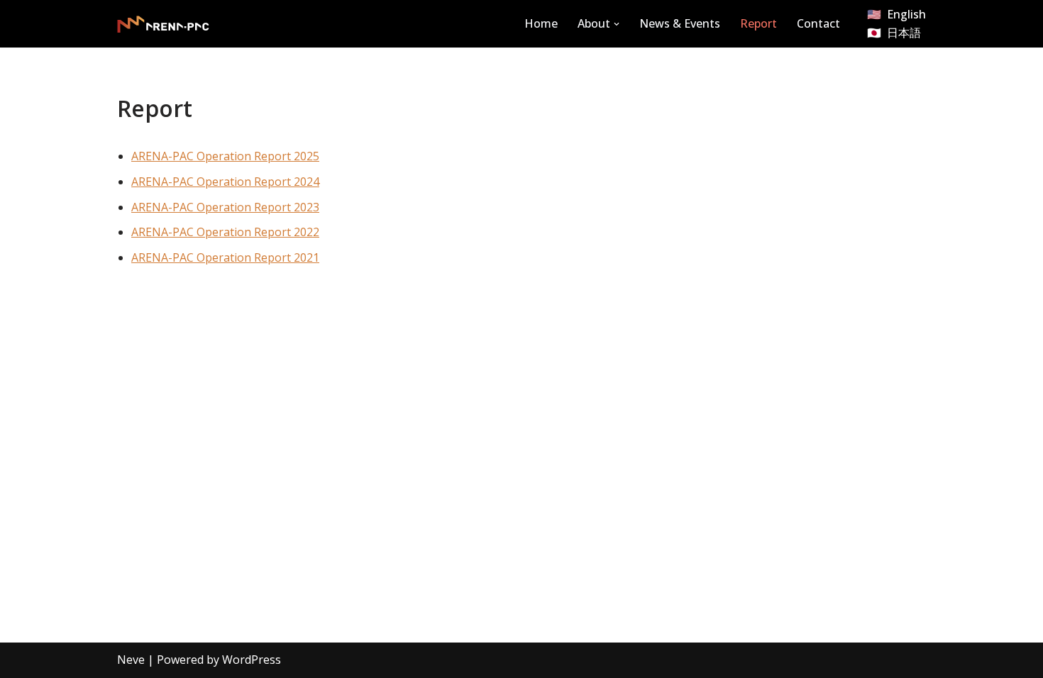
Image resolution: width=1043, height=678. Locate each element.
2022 (306, 232)
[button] (616, 24)
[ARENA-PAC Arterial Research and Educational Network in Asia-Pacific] (163, 24)
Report (758, 23)
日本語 (904, 32)
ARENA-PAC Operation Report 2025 (225, 156)
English (906, 14)
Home (541, 23)
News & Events (679, 23)
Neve (131, 659)
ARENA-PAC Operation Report (212, 232)
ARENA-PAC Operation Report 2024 (225, 181)
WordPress (251, 659)
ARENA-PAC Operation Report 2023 (225, 207)
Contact (818, 23)
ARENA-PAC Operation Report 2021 (225, 257)
